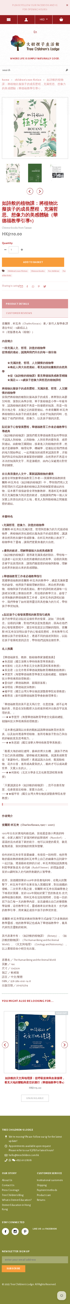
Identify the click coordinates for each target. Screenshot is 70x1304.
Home (5, 80)
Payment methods (47, 1190)
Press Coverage (10, 1190)
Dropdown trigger (26, 19)
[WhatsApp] (33, 286)
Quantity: (7, 243)
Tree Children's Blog (13, 1195)
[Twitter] (44, 286)
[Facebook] (5, 1231)
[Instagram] (15, 1231)
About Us (7, 1180)
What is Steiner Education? (17, 1200)
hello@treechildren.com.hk (24, 1155)
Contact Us (8, 1185)
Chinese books (38, 271)
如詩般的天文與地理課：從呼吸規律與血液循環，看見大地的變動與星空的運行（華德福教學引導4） (35, 1080)
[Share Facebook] (27, 286)
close (67, 5)
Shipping (42, 1185)
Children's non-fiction (28, 80)
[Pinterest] (38, 286)
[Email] (21, 286)
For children (53, 271)
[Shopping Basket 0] (61, 19)
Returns (41, 1200)
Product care (44, 1195)
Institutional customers (50, 1180)
